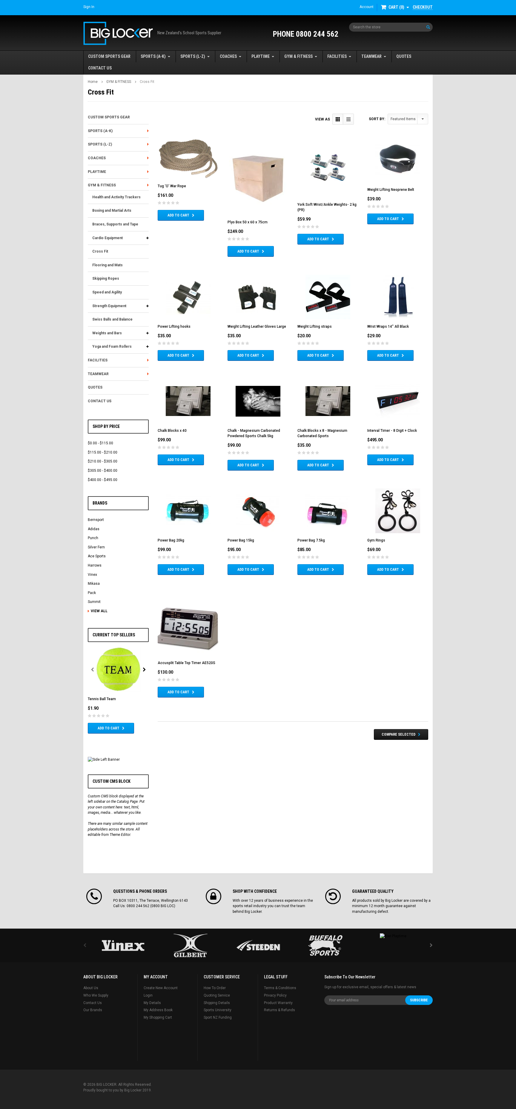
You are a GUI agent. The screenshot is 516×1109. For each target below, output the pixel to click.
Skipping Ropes (105, 278)
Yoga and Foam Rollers (112, 346)
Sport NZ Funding (218, 1017)
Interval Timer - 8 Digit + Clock (392, 431)
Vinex (92, 575)
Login (148, 995)
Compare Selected (398, 734)
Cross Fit (147, 82)
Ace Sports (97, 556)
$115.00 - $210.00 (102, 452)
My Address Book (158, 1010)
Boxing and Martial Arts (111, 210)
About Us (90, 988)
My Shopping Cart (158, 1017)
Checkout (423, 7)
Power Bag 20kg (171, 540)
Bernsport (96, 520)
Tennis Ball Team (102, 699)
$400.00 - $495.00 (102, 480)
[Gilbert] (190, 945)
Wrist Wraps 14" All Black (388, 326)
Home (93, 82)
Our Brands (92, 1010)
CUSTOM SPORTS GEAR (109, 56)
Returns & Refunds (279, 1010)
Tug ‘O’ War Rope (172, 186)
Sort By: (377, 119)
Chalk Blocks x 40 (172, 431)
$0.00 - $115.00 (100, 443)
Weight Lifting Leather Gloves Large (257, 326)
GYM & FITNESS (298, 56)
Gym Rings (376, 540)
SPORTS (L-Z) (192, 56)
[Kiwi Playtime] (393, 936)
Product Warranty (278, 1003)
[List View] (348, 119)
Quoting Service (217, 995)
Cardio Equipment (107, 238)
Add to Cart (108, 728)
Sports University (217, 1010)
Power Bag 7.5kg (311, 540)
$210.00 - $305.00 (102, 461)
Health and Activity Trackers (116, 197)
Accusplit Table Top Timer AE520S (186, 663)
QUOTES (403, 56)
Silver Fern (96, 547)
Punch (93, 538)
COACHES (228, 56)
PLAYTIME (260, 56)
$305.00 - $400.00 (102, 470)
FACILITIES (337, 56)
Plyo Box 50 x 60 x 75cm (248, 222)
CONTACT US (100, 68)
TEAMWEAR (371, 56)
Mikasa (94, 583)
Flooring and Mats (107, 265)
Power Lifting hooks (174, 326)
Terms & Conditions (280, 988)
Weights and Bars (107, 333)
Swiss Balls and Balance (112, 319)
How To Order (215, 988)
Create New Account (161, 988)
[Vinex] (123, 945)
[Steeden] (258, 945)
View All (99, 611)
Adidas (93, 529)
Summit (94, 602)
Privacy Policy (275, 995)
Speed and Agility (107, 292)
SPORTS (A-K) (153, 56)
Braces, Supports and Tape (115, 224)
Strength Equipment (109, 306)
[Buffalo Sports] (325, 945)
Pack (92, 593)
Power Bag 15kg (241, 540)
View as (322, 119)
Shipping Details (217, 1003)
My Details (152, 1003)
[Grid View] (338, 119)
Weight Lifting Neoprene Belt (390, 190)
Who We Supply (95, 995)
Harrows (95, 565)
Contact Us (92, 1003)
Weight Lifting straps (314, 326)
